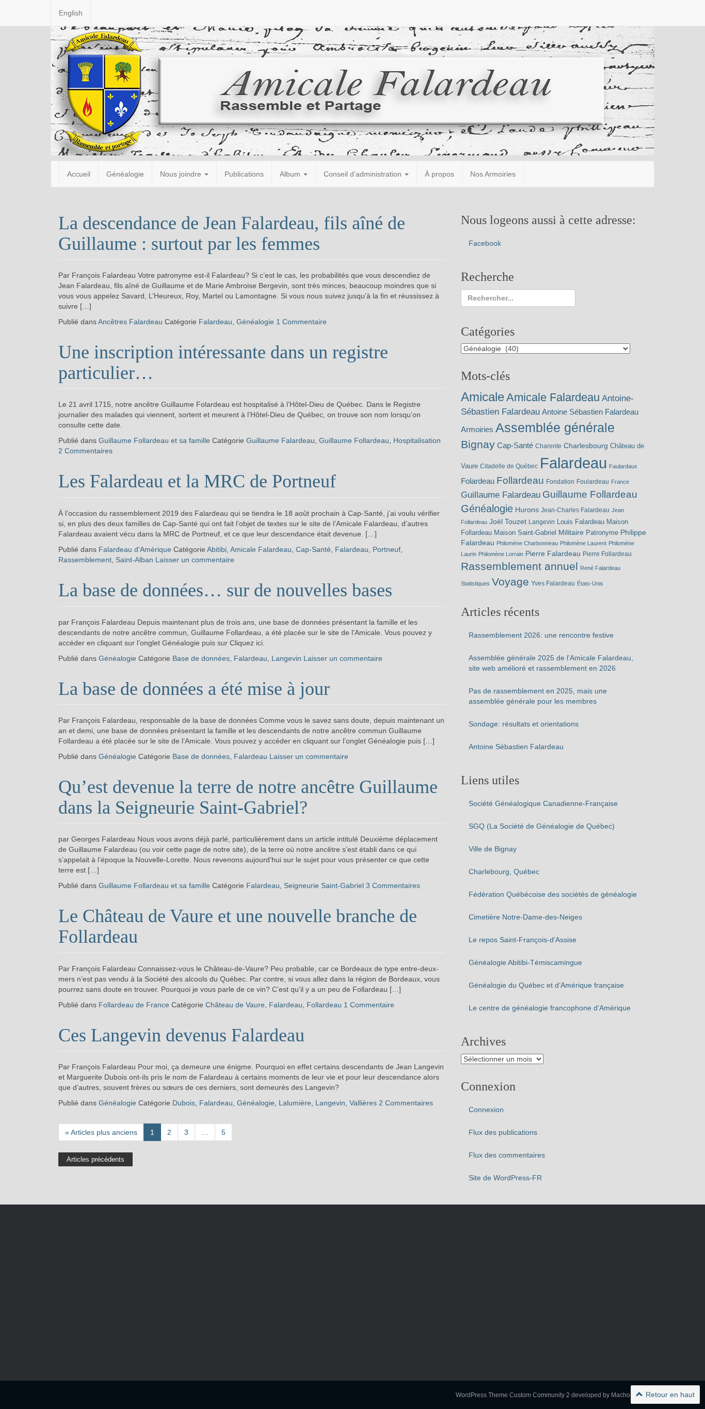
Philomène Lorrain (500, 554)
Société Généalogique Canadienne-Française (543, 803)
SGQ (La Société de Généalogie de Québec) (542, 826)
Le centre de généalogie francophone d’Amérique (550, 1008)
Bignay (478, 444)
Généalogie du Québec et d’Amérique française (546, 985)
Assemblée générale (555, 428)
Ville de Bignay (493, 849)
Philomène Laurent (583, 543)
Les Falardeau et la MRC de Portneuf (197, 481)
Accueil (78, 174)
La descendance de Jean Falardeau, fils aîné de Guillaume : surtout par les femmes (231, 233)
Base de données (201, 658)
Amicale (482, 397)
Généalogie (125, 174)
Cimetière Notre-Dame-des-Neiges (525, 917)
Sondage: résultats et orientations (524, 724)
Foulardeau (592, 481)
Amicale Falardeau (261, 549)
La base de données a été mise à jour (194, 688)
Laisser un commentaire (194, 560)
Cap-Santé (313, 549)
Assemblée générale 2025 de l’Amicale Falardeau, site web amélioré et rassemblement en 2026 (551, 663)
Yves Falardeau (553, 583)
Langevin (286, 658)
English (71, 13)
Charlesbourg (586, 445)
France (620, 482)
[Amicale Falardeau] (352, 90)
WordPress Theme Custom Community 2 (513, 1395)
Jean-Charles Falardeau (575, 510)
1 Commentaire (301, 322)
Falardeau (215, 322)
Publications (244, 174)
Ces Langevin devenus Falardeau (181, 1035)
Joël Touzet (507, 521)
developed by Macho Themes (612, 1395)
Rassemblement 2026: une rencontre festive (541, 635)
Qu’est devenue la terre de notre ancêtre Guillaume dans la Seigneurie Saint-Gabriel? (248, 797)
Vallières (363, 1103)
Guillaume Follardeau (354, 440)
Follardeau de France (134, 1005)
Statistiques (475, 583)
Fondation (560, 481)
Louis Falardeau (580, 522)
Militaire (571, 532)
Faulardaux (623, 466)
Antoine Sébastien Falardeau (590, 411)
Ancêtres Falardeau (130, 322)
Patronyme (602, 532)
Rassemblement (84, 560)
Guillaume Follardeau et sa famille (154, 440)
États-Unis (590, 583)
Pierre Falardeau (553, 553)
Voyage (510, 582)
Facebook (485, 243)
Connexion (486, 1109)
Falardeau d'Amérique (135, 549)
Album (291, 174)
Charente (548, 446)
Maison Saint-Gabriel (525, 532)
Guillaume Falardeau (280, 440)
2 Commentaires (85, 451)
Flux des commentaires (507, 1155)
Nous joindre (181, 174)
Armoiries (477, 429)
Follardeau (324, 1005)
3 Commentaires (393, 885)
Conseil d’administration (364, 174)
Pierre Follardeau (607, 554)
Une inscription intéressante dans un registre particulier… (223, 362)
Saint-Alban (134, 560)
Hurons (527, 509)
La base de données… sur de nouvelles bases (225, 590)
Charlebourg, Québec (504, 871)
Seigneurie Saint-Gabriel (324, 885)
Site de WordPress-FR (505, 1178)
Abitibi (217, 549)
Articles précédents (95, 1159)
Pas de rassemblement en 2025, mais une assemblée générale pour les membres (538, 696)
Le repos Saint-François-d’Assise (522, 940)
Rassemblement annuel (519, 566)
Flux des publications (503, 1132)
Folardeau (477, 481)
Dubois (183, 1103)
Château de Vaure (235, 1005)
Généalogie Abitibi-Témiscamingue (525, 962)
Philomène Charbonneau (527, 543)
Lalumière (295, 1103)
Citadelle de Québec (509, 466)
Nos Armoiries (493, 174)
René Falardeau (600, 568)
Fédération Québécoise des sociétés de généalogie (553, 894)
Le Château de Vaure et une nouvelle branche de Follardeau (237, 926)
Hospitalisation (417, 440)
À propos (439, 174)
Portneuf (386, 549)
